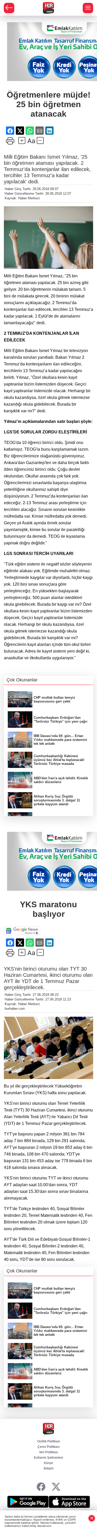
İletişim (49, 1468)
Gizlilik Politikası (48, 1441)
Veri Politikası (48, 1452)
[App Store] (69, 1502)
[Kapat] (92, 1518)
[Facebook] (41, 1487)
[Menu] (88, 8)
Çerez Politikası (48, 1447)
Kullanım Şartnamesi (48, 1457)
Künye (48, 1463)
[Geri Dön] (9, 8)
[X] (56, 1487)
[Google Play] (28, 1502)
